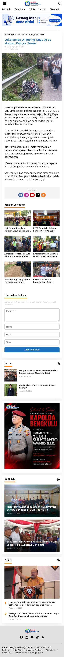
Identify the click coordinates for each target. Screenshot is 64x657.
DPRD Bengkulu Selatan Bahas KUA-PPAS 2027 (44, 229)
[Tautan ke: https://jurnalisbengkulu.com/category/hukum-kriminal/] (58, 364)
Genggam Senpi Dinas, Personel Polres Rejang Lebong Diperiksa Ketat (38, 371)
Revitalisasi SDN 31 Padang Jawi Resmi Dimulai (42, 280)
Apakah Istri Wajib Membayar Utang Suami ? (37, 386)
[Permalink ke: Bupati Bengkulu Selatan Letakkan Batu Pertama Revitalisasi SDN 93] (46, 243)
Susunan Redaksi (34, 650)
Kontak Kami (21, 652)
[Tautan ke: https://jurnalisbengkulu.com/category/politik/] (58, 560)
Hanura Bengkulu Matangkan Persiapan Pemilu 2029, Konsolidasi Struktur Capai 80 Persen (32, 603)
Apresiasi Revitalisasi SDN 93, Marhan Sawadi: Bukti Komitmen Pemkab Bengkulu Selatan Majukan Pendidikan (17, 255)
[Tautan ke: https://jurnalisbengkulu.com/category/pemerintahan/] (58, 479)
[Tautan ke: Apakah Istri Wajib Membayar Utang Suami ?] (10, 389)
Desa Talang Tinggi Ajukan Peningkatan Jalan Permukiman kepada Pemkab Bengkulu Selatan (17, 280)
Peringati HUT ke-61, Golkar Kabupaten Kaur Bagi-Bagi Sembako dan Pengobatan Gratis (34, 614)
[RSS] (43, 195)
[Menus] (4, 3)
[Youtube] (32, 195)
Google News (36, 652)
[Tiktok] (38, 195)
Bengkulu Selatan (11, 49)
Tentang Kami (42, 647)
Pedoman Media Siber (12, 650)
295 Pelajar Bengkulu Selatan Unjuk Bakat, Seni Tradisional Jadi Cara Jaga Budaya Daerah (17, 229)
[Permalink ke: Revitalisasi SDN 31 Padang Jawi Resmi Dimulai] (46, 269)
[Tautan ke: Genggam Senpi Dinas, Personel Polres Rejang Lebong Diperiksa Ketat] (10, 375)
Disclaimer (51, 650)
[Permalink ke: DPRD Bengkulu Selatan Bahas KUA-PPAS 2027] (46, 218)
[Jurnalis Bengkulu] (32, 3)
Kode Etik (6, 652)
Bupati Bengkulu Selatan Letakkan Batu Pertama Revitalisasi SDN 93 (45, 255)
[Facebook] (20, 195)
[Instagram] (26, 195)
